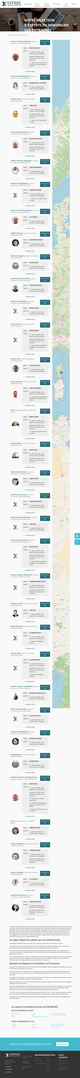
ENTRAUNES (24, 35)
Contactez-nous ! (62, 1044)
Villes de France (62, 1061)
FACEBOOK (9, 1072)
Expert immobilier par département (64, 1068)
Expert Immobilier (13, 35)
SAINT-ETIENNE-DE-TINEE (57, 1024)
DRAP (32, 1026)
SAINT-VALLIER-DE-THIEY (57, 1026)
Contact (73, 4)
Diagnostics (28, 4)
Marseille (49, 1061)
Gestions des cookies (40, 1063)
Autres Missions (37, 5)
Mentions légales (39, 1061)
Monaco (49, 1068)
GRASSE (14, 1024)
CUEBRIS (14, 1026)
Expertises (18, 4)
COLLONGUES (54, 1027)
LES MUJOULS (35, 1027)
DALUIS (33, 1013)
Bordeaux (49, 1071)
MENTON (14, 1027)
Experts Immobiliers (47, 5)
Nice (48, 1073)
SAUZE (13, 1016)
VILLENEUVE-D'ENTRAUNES (58, 1013)
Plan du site (37, 1058)
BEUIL (13, 1015)
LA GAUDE (34, 1024)
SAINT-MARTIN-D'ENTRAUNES (59, 1015)
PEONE (33, 1015)
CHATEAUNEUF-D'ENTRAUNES (39, 1016)
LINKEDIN (8, 1066)
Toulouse (49, 1066)
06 (19, 35)
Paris (48, 1058)
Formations (57, 4)
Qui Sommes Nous (66, 5)
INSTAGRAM (9, 1069)
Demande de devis (45, 42)
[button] (61, 372)
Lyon (48, 1063)
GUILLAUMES (15, 1013)
